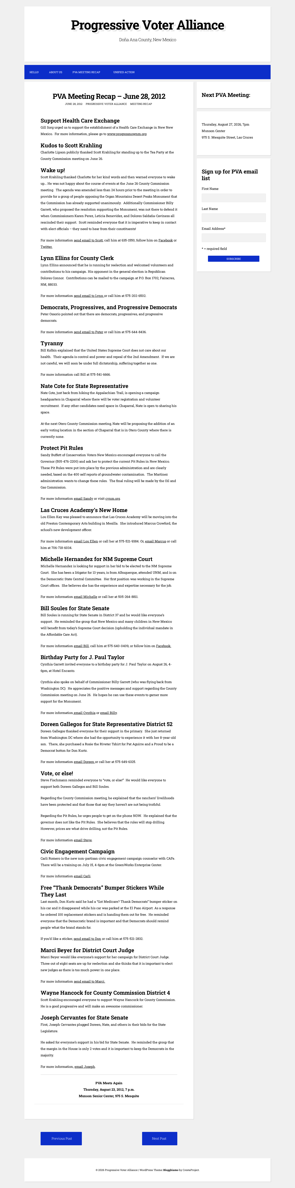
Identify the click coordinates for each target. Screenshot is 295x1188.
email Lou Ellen (86, 541)
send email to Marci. (89, 981)
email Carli (82, 876)
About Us (55, 72)
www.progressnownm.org (126, 134)
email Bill (81, 646)
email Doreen (84, 761)
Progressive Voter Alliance (147, 24)
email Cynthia (84, 713)
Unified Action (124, 72)
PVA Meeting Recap (86, 72)
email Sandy (83, 498)
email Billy (108, 713)
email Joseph (85, 1066)
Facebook (166, 240)
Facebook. (163, 646)
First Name (210, 188)
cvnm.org (112, 498)
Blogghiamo (170, 1170)
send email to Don (87, 938)
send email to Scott (88, 240)
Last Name (210, 208)
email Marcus (155, 541)
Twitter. (46, 246)
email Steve (83, 840)
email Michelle (85, 596)
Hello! (34, 72)
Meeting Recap (141, 104)
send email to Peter (88, 332)
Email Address (213, 228)
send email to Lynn (89, 295)
